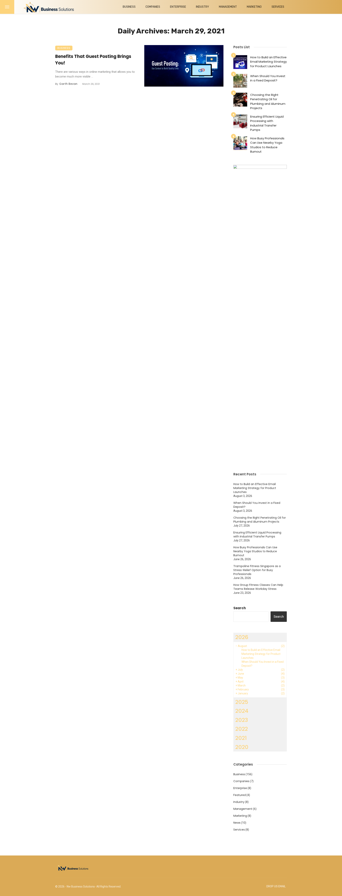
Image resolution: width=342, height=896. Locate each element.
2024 (241, 711)
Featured (239, 795)
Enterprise (178, 6)
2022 (241, 729)
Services (278, 6)
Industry (202, 6)
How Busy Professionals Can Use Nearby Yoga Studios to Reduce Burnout (267, 145)
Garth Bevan (68, 84)
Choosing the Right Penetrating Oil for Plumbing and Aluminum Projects (267, 101)
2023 (241, 720)
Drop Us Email (276, 886)
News (236, 823)
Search (239, 608)
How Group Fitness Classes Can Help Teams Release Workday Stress (258, 587)
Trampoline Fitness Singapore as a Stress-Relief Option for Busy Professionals (257, 570)
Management (228, 6)
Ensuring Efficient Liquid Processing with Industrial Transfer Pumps (267, 123)
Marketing (254, 6)
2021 (241, 738)
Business (129, 6)
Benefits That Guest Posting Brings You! (93, 59)
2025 (241, 702)
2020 (241, 747)
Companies (152, 6)
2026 (241, 637)
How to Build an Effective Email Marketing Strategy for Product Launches (268, 61)
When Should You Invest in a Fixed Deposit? (267, 78)
